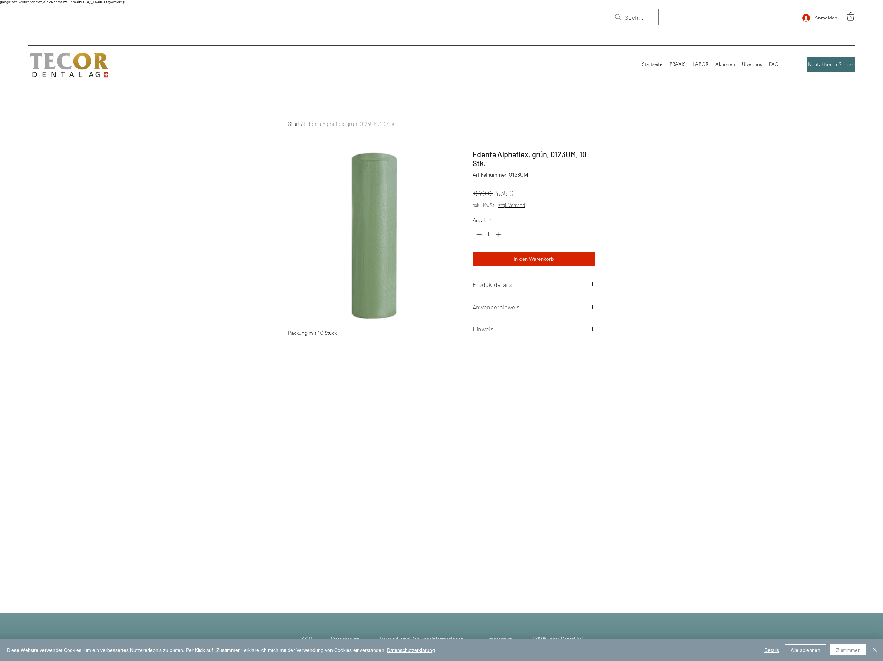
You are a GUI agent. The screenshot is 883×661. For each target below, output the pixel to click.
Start (294, 123)
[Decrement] (478, 234)
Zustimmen (848, 650)
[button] (850, 16)
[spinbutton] (488, 234)
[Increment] (499, 234)
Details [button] (771, 650)
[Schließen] (875, 649)
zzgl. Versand (511, 205)
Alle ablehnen (805, 650)
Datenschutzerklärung (411, 650)
